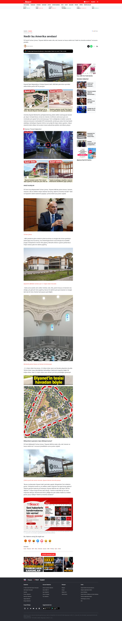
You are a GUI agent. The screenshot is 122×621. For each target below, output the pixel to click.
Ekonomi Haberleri (28, 596)
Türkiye (52, 548)
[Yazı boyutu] (97, 46)
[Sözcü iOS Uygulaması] (47, 608)
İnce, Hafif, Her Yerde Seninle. (85, 76)
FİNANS (76, 4)
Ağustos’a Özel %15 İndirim (84, 160)
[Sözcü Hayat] (36, 580)
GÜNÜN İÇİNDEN (56, 4)
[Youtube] (33, 608)
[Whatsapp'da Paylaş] (91, 46)
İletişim (63, 587)
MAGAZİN (71, 4)
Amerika (40, 548)
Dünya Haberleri (27, 600)
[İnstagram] (25, 608)
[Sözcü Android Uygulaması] (55, 608)
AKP (33, 548)
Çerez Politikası (84, 592)
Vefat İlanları (64, 594)
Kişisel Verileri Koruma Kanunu (87, 587)
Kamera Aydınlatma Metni (86, 596)
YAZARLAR (33, 4)
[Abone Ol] (94, 31)
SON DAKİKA (26, 4)
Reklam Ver (64, 592)
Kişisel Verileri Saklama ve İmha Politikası (89, 594)
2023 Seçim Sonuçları (28, 589)
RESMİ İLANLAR (87, 4)
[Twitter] (30, 608)
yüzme (45, 548)
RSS (81, 600)
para (56, 548)
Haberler (26, 584)
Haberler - (26, 31)
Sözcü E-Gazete (46, 594)
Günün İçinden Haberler (48, 587)
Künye (63, 589)
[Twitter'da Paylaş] (88, 46)
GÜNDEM (39, 4)
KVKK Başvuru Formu (85, 598)
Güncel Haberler (47, 584)
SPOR (62, 4)
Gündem (30, 31)
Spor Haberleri (46, 592)
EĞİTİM (81, 4)
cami (25, 548)
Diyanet (29, 548)
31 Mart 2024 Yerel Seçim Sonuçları (31, 587)
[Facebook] (27, 608)
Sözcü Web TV (46, 589)
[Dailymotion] (36, 608)
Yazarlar (25, 592)
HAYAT (66, 4)
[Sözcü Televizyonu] (25, 580)
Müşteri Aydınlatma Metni (86, 589)
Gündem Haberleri (83, 79)
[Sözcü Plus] (42, 579)
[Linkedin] (39, 608)
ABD (48, 548)
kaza (36, 548)
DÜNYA (49, 4)
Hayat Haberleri (27, 598)
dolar (60, 548)
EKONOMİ (44, 4)
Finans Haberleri (27, 594)
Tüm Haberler (46, 596)
